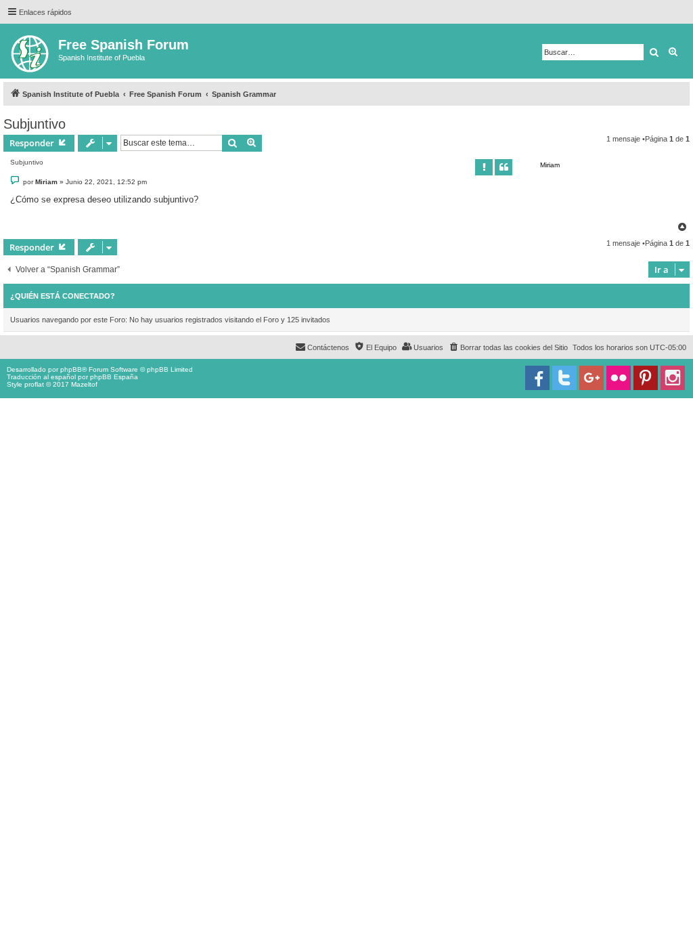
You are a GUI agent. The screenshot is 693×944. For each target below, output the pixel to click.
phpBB (71, 369)
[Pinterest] (645, 378)
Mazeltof (84, 384)
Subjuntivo (34, 123)
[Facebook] (537, 378)
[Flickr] (618, 378)
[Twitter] (564, 378)
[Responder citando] (503, 167)
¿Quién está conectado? (62, 296)
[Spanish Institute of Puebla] (30, 51)
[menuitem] (508, 347)
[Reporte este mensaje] (484, 167)
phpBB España (114, 377)
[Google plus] (591, 378)
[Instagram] (673, 378)
